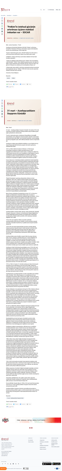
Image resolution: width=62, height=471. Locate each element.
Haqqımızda (42, 440)
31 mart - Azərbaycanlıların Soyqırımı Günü (15, 398)
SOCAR (8, 78)
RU (59, 468)
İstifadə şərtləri (54, 440)
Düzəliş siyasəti (43, 447)
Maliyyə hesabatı (43, 449)
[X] (8, 464)
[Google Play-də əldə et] (56, 464)
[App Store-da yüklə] (47, 464)
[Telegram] (13, 464)
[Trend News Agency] (4, 439)
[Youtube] (10, 464)
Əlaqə (41, 443)
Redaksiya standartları (44, 445)
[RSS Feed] (18, 464)
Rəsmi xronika (31, 441)
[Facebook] (5, 464)
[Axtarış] (41, 10)
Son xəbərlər (30, 440)
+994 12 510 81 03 (4, 454)
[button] (2, 18)
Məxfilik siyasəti (54, 441)
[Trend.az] (5, 9)
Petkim (13, 78)
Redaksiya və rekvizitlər (44, 441)
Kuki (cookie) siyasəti (55, 446)
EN (54, 468)
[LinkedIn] (16, 464)
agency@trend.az (4, 455)
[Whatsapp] (2, 464)
